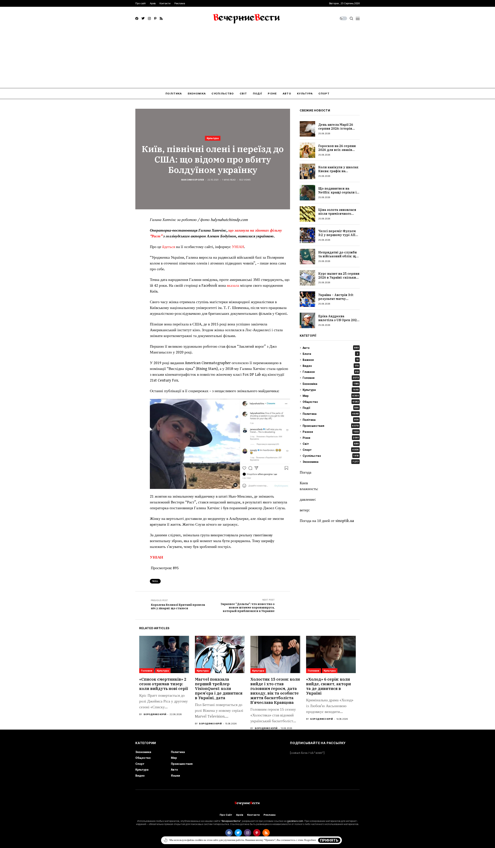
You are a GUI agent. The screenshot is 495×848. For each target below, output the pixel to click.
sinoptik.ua (344, 521)
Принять (329, 840)
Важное (330, 359)
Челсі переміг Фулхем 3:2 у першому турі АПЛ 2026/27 (338, 234)
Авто (331, 347)
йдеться (168, 247)
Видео (331, 365)
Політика (331, 419)
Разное (331, 431)
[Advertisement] (247, 59)
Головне (331, 377)
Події (331, 407)
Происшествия (331, 425)
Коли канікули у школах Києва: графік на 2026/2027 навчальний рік (338, 172)
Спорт (331, 449)
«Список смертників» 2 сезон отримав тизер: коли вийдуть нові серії (163, 684)
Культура (213, 138)
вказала (233, 285)
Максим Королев (192, 180)
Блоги (330, 353)
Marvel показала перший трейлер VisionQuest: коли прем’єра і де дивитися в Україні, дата (218, 688)
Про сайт (226, 814)
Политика (331, 413)
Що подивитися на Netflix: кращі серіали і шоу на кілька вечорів (337, 192)
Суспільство (331, 455)
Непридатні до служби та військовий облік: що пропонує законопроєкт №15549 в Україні (338, 257)
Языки (175, 775)
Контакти (253, 814)
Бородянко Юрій (155, 714)
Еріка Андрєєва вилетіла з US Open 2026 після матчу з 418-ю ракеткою (338, 321)
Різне (331, 437)
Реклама (270, 814)
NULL (155, 581)
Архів (239, 814)
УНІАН (238, 247)
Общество (331, 401)
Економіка (331, 383)
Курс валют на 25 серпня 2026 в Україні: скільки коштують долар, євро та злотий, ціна (339, 279)
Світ (331, 443)
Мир (331, 395)
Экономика (331, 461)
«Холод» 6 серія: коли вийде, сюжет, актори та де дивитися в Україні (328, 686)
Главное (331, 371)
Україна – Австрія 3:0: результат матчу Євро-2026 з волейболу (337, 298)
